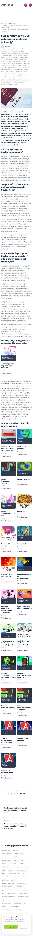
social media (17, 903)
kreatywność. (24, 876)
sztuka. (4, 906)
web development (7, 910)
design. (4, 863)
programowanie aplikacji (20, 890)
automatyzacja (6, 857)
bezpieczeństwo (6, 860)
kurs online (5, 880)
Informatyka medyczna (22, 74)
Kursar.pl (7, 46)
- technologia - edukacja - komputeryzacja (16, 57)
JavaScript (5, 876)
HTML (3, 873)
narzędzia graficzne (7, 886)
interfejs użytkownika (14, 873)
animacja (15, 850)
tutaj (25, 321)
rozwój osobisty (6, 903)
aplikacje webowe (19, 853)
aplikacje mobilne (6, 853)
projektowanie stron (23, 896)
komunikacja (14, 876)
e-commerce (13, 863)
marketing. (14, 880)
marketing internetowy (8, 883)
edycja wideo (5, 866)
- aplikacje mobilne (14, 51)
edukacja (21, 863)
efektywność (25, 866)
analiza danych (6, 850)
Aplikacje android (23, 69)
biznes (16, 860)
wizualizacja (18, 910)
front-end (10, 870)
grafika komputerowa (22, 870)
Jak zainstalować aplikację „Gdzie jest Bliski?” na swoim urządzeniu (16, 826)
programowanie (6, 890)
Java (24, 873)
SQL (25, 903)
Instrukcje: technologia (7, 76)
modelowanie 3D (21, 883)
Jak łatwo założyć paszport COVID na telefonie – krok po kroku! (16, 810)
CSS (22, 860)
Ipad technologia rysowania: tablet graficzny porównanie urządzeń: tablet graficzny (15, 78)
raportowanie (5, 900)
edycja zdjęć (16, 866)
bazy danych (16, 857)
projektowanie (23, 893)
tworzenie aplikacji (14, 906)
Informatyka (11, 74)
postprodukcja (19, 886)
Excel (3, 870)
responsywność (17, 900)
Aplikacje (15, 69)
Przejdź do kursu (6, 373)
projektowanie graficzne (8, 896)
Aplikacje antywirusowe (7, 71)
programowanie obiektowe (9, 893)
